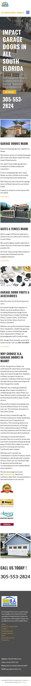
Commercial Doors (7, 633)
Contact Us (5, 640)
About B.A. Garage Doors (9, 626)
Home (3, 624)
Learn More (4, 197)
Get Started (9, 92)
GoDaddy (23, 682)
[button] (28, 12)
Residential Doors (7, 631)
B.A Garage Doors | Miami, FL (12, 12)
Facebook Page (9, 474)
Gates (3, 635)
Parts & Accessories (7, 638)
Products (4, 629)
